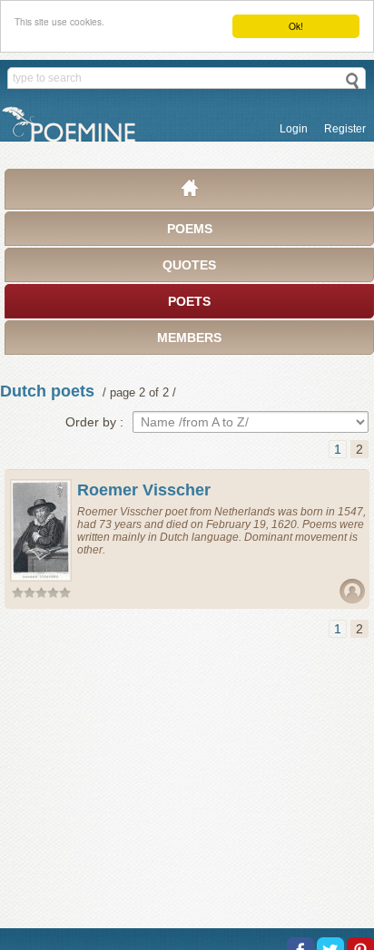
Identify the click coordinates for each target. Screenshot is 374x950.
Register (345, 128)
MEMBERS (189, 337)
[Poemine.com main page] (190, 192)
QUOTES (189, 265)
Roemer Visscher (144, 490)
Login (294, 128)
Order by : (94, 422)
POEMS (189, 228)
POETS (189, 301)
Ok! (296, 26)
